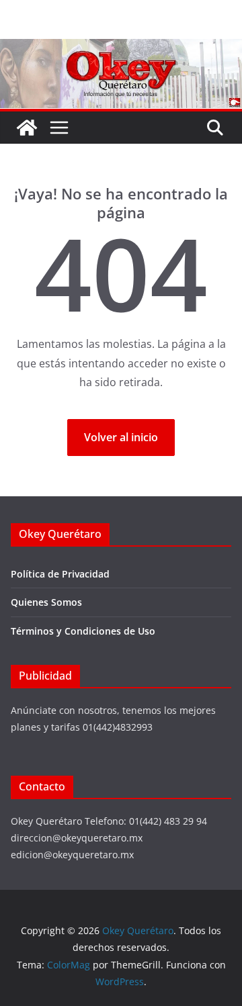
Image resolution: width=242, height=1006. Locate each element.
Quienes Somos (46, 602)
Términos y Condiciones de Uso (83, 631)
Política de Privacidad (60, 573)
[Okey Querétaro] (121, 48)
